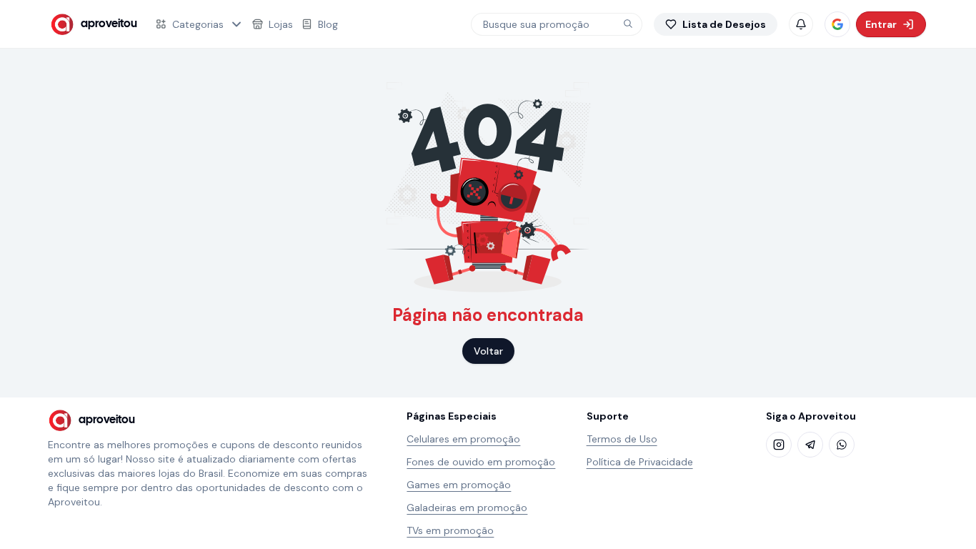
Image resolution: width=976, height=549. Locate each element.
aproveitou (109, 24)
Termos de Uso (622, 438)
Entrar (881, 24)
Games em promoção (459, 484)
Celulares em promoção (463, 438)
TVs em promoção (450, 530)
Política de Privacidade (640, 461)
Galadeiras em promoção (467, 507)
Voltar (488, 351)
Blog (328, 24)
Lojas (281, 24)
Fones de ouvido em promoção (481, 461)
